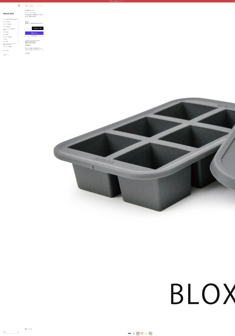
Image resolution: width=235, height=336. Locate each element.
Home (26, 5)
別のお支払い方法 (34, 35)
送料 (31, 23)
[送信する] (18, 332)
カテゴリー (32, 5)
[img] (29, 13)
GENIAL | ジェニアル (30, 10)
